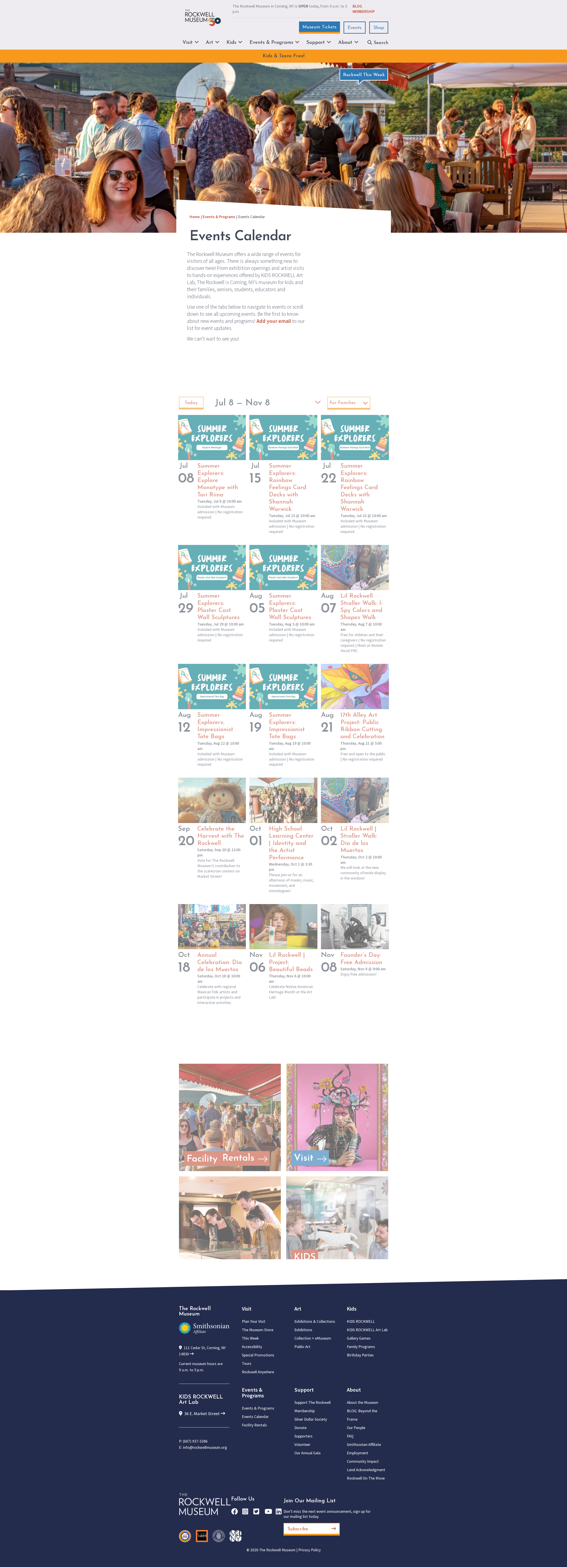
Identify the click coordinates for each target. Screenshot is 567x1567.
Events (354, 27)
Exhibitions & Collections (314, 1321)
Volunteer (302, 1444)
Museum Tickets (319, 27)
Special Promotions (258, 1355)
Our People (356, 1427)
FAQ (350, 1436)
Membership (364, 11)
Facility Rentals (254, 1425)
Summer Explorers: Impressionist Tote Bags (215, 726)
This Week (250, 1338)
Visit (246, 1308)
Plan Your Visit (253, 1321)
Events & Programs (219, 216)
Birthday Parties (360, 1355)
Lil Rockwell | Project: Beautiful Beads (291, 962)
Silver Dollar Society (310, 1419)
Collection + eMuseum (312, 1338)
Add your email (273, 321)
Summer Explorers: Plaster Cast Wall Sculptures (218, 607)
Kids (352, 1308)
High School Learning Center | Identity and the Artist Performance (291, 843)
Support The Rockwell (312, 1402)
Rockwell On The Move (366, 1478)
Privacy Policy (309, 1550)
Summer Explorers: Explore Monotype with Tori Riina (217, 480)
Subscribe (297, 1529)
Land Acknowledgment (366, 1469)
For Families (342, 403)
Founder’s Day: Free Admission (361, 958)
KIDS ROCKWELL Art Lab (367, 1329)
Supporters (303, 1436)
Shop (378, 27)
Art (297, 1308)
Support (304, 1389)
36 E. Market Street (202, 1413)
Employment (357, 1452)
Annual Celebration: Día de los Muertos (219, 962)
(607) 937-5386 (195, 1441)
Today (191, 403)
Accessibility (252, 1346)
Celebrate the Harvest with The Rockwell (220, 836)
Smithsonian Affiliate (364, 1444)
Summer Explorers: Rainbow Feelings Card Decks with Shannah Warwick (287, 487)
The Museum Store (257, 1329)
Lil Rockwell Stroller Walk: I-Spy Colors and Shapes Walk (361, 607)
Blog (357, 6)
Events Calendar (255, 1416)
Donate (300, 1427)
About (354, 1389)
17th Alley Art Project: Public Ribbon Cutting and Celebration (362, 726)
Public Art (302, 1346)
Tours (246, 1363)
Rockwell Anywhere (258, 1371)
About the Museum (362, 1402)
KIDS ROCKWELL (361, 1321)
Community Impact (363, 1461)
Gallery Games (359, 1338)
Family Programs (361, 1346)
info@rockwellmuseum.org (205, 1447)
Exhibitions (303, 1329)
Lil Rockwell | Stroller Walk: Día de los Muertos (358, 840)
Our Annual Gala (307, 1452)
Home (195, 216)
